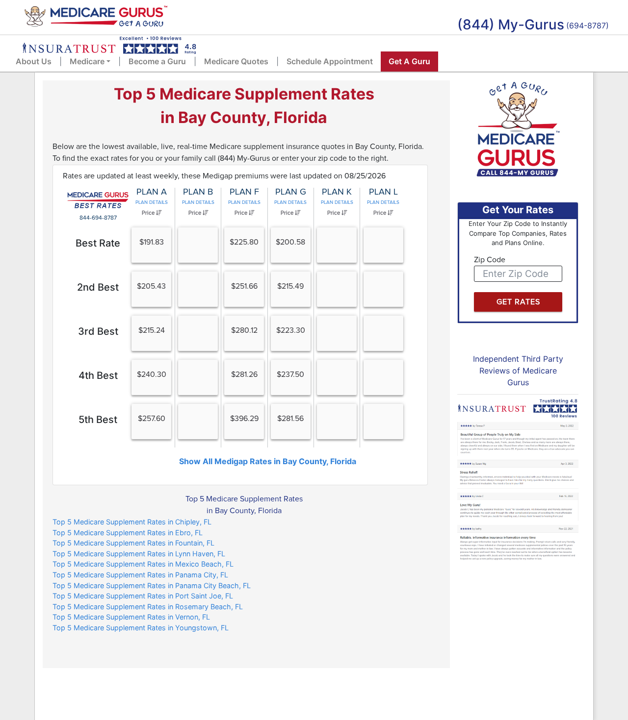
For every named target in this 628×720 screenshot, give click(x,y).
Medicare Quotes (236, 61)
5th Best (97, 419)
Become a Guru (157, 61)
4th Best (98, 375)
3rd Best (98, 331)
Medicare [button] (87, 61)
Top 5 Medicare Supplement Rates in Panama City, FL (140, 575)
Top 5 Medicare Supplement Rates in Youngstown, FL (140, 627)
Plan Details (151, 202)
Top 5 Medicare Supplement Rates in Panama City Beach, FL (151, 585)
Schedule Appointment (330, 61)
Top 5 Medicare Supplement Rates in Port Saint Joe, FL (142, 596)
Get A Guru (409, 61)
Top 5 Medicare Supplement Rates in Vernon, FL (131, 617)
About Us (34, 61)
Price (149, 213)
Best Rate (98, 243)
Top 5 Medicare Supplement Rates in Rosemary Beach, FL (147, 606)
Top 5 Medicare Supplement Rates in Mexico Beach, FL (143, 564)
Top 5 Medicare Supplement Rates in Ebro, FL (127, 532)
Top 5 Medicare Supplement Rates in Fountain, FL (133, 543)
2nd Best (98, 287)
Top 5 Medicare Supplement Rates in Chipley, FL (131, 522)
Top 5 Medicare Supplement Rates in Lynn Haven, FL (138, 553)
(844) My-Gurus (510, 24)
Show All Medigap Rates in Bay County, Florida (267, 461)
